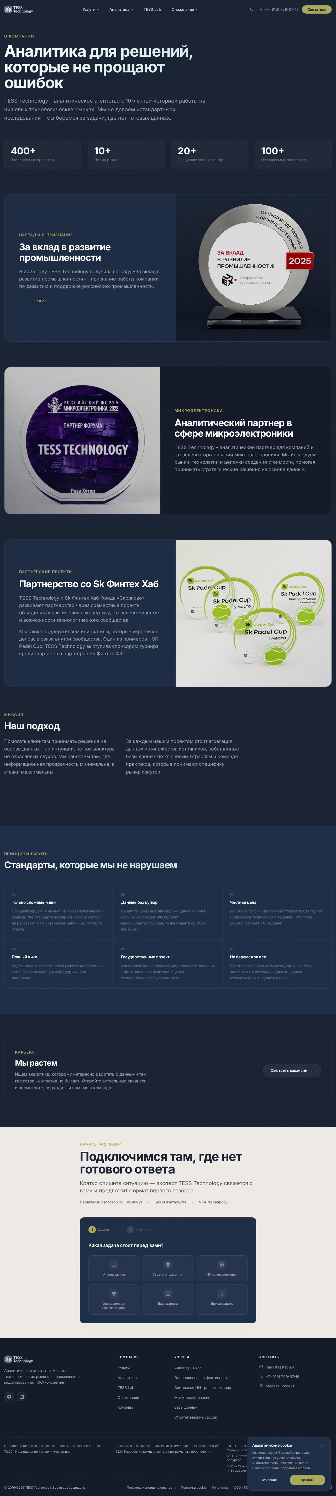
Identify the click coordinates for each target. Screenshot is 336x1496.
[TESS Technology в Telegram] (9, 1396)
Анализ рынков (188, 1368)
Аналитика (119, 9)
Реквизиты (220, 1487)
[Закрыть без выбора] (322, 1446)
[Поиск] (252, 9)
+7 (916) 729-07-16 (283, 1376)
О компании (183, 9)
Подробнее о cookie (295, 1468)
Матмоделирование (192, 1397)
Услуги (89, 9)
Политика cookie (194, 1487)
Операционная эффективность (201, 1377)
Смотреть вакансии (289, 1070)
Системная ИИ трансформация (202, 1387)
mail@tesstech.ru (286, 1367)
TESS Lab (152, 9)
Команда (125, 1407)
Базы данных (186, 1407)
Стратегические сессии (195, 1417)
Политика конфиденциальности (151, 1487)
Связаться (316, 9)
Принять (307, 1480)
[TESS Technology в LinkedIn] (21, 1396)
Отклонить (270, 1480)
